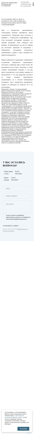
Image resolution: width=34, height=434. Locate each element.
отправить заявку (11, 226)
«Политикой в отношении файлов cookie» (14, 416)
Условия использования (8, 231)
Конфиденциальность (22, 229)
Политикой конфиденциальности (16, 219)
